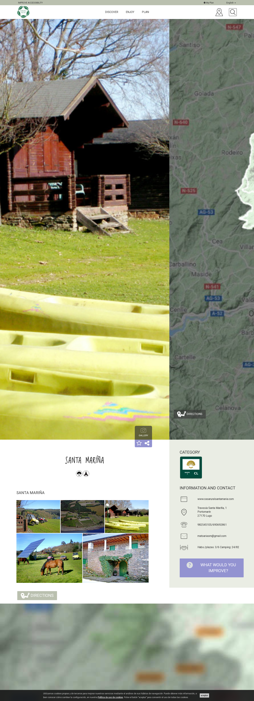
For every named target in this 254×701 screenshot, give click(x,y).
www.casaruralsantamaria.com (215, 499)
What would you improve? (218, 567)
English (230, 2)
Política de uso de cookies (110, 697)
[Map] (219, 12)
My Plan (210, 2)
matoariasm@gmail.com (211, 536)
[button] (139, 443)
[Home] (24, 12)
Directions (194, 414)
